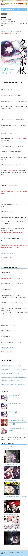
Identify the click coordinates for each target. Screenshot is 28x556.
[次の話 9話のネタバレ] (4, 408)
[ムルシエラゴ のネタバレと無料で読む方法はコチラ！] (12, 511)
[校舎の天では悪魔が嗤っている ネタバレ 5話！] (12, 527)
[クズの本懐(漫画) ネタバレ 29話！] (12, 477)
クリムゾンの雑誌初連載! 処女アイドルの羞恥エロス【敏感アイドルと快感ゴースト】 (18, 422)
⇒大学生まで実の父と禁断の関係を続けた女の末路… (13, 384)
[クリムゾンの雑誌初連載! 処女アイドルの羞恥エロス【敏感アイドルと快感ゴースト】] (4, 424)
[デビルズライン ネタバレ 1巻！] (12, 543)
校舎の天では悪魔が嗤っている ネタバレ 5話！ (15, 514)
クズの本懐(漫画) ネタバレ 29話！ (11, 464)
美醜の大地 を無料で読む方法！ (11, 480)
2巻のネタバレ (12, 411)
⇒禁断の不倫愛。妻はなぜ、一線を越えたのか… (12, 373)
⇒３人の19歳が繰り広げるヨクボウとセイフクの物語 (13, 369)
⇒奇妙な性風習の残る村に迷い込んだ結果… (11, 365)
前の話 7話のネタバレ (14, 395)
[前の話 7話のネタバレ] (4, 399)
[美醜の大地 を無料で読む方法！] (12, 493)
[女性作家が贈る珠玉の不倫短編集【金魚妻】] (4, 433)
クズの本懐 (4, 14)
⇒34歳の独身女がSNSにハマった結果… (10, 380)
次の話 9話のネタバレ (14, 403)
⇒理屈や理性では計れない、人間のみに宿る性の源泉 (13, 377)
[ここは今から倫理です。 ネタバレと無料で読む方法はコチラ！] (12, 461)
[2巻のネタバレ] (4, 416)
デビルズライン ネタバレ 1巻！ (11, 530)
